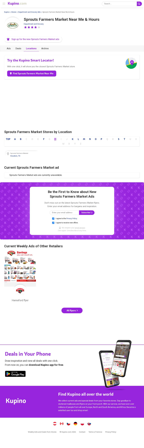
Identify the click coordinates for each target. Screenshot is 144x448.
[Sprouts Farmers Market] (12, 25)
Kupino (6, 12)
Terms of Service (95, 432)
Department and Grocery (34, 24)
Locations (31, 48)
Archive (45, 48)
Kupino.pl (82, 424)
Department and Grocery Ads (29, 12)
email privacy (80, 228)
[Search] (139, 4)
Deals (18, 48)
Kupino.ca (62, 424)
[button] (25, 27)
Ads (9, 48)
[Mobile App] (15, 374)
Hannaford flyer (20, 277)
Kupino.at (55, 424)
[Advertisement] (72, 104)
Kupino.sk (89, 424)
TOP (8, 139)
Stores (13, 12)
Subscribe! (86, 212)
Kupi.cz (69, 424)
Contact (82, 432)
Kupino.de (75, 424)
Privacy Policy (71, 219)
